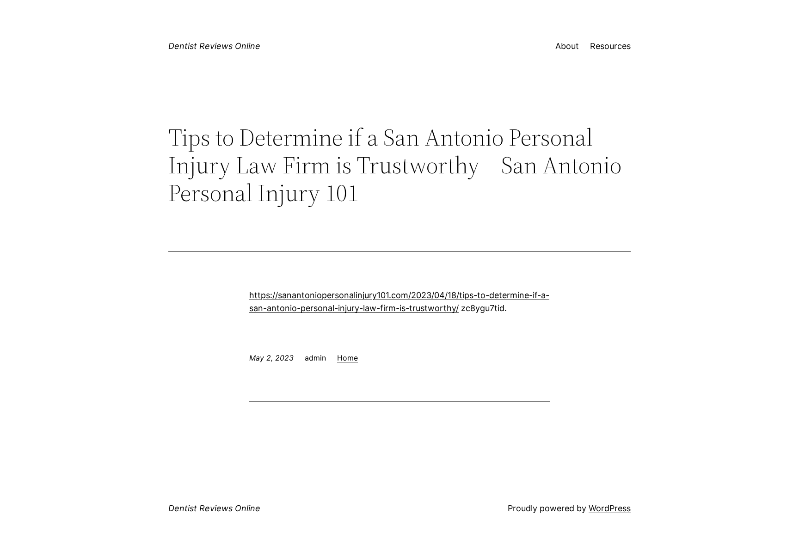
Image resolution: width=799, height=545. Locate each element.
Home (347, 357)
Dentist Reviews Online (214, 46)
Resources (610, 46)
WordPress (610, 508)
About (567, 46)
